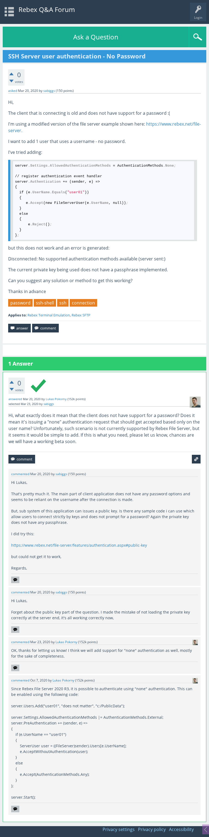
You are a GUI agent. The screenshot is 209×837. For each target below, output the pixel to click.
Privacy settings (119, 829)
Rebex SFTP (81, 315)
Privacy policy (152, 829)
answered (15, 399)
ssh (62, 303)
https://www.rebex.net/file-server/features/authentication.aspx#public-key (79, 545)
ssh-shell (45, 303)
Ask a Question (95, 36)
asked (12, 90)
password (20, 303)
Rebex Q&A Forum (47, 9)
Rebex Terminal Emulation (48, 315)
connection (83, 303)
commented (20, 474)
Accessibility (181, 829)
